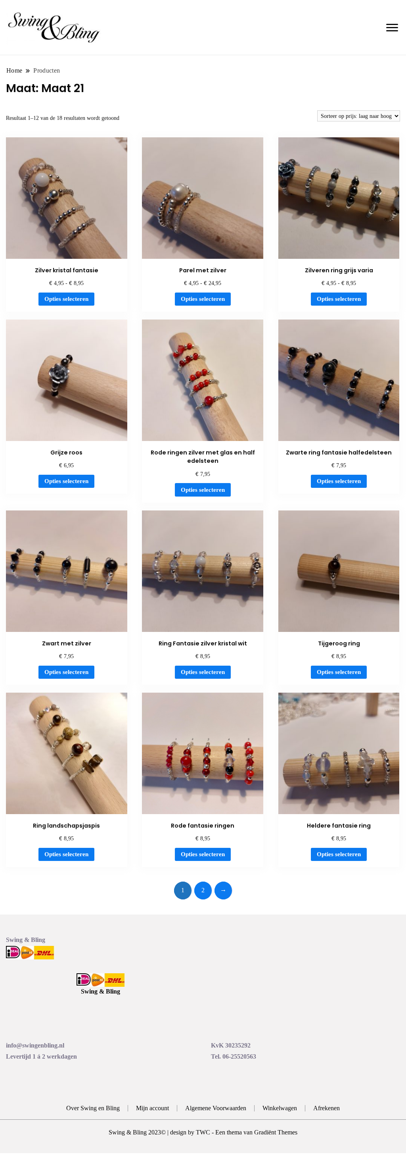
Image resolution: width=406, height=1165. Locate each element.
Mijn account (152, 1108)
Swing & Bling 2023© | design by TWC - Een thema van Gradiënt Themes (203, 1132)
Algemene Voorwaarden (215, 1108)
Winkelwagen (279, 1108)
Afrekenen (326, 1108)
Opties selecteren (66, 299)
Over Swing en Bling (93, 1108)
